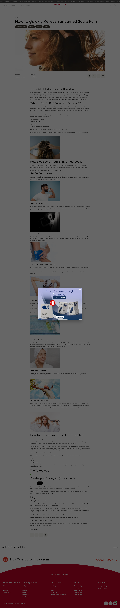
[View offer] (60, 304)
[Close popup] (80, 289)
